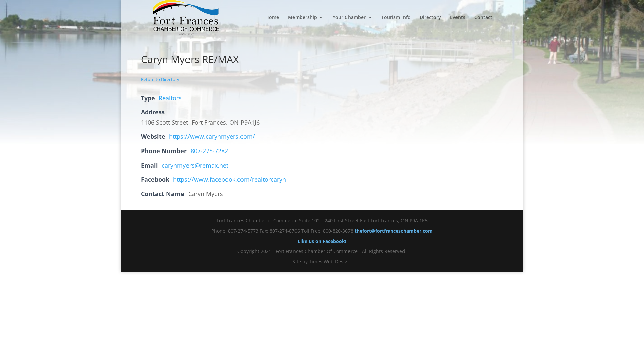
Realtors (170, 98)
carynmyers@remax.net (195, 165)
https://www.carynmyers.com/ (212, 136)
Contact (483, 17)
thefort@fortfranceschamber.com (394, 231)
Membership (302, 17)
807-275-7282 (209, 151)
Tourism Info (396, 17)
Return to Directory (160, 79)
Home (272, 17)
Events (457, 17)
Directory (430, 17)
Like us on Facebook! (322, 241)
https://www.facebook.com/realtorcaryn (229, 179)
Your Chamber (349, 17)
